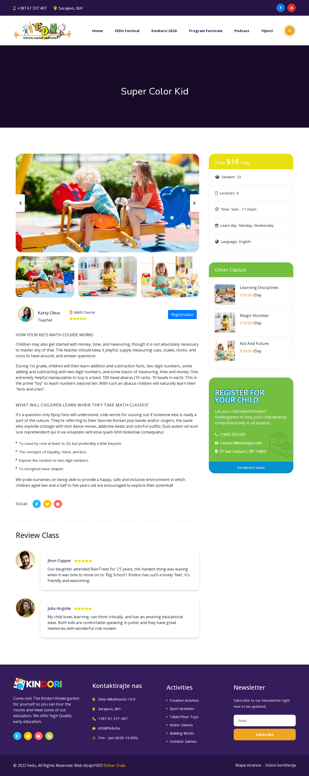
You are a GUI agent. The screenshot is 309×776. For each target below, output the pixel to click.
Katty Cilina (49, 313)
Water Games (181, 724)
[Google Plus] (58, 504)
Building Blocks (182, 733)
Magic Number (254, 315)
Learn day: (228, 225)
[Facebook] (280, 8)
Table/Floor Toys (184, 716)
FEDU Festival (127, 30)
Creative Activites (184, 700)
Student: (228, 176)
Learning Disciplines (259, 287)
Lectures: (227, 193)
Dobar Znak (114, 765)
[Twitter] (47, 504)
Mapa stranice (248, 765)
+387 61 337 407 (32, 8)
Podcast (241, 30)
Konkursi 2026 (164, 30)
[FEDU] (42, 30)
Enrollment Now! (251, 467)
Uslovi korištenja (280, 765)
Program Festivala (205, 30)
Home (97, 30)
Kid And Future (254, 343)
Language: (229, 241)
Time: (225, 209)
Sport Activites (182, 708)
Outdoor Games (183, 741)
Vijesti (267, 30)
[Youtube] (291, 8)
